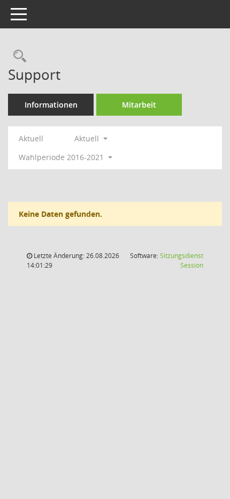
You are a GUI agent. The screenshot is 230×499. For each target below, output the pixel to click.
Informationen (51, 105)
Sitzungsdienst (181, 260)
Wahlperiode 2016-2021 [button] (62, 157)
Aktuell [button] (87, 138)
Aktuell (31, 138)
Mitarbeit (139, 105)
